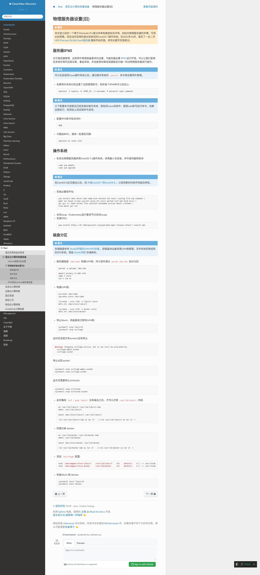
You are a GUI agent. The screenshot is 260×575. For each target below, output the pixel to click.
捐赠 (5, 331)
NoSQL (6, 110)
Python (6, 172)
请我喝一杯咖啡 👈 (76, 515)
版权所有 (60, 506)
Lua (5, 212)
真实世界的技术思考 (14, 253)
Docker (6, 65)
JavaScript (8, 181)
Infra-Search (9, 123)
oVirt (5, 56)
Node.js (6, 185)
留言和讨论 (59, 515)
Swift (5, 199)
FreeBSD (7, 234)
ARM (5, 217)
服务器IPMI (14, 270)
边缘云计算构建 (12, 291)
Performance (9, 159)
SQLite (6, 96)
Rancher (7, 83)
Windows (7, 243)
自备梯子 (70, 527)
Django (6, 177)
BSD (5, 230)
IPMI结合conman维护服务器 (20, 282)
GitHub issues (111, 523)
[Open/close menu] (2, 248)
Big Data (7, 136)
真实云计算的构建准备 (15, 257)
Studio (6, 29)
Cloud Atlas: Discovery (23, 4)
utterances (68, 523)
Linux (5, 150)
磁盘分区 (13, 278)
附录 (5, 345)
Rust (5, 203)
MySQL (6, 101)
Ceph (5, 47)
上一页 (61, 494)
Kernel (6, 154)
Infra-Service (9, 119)
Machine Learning (11, 141)
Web (5, 127)
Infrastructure (9, 34)
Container (7, 70)
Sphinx (62, 512)
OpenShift (8, 87)
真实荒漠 (9, 296)
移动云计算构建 (12, 305)
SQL (5, 92)
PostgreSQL (8, 105)
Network (7, 114)
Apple (6, 239)
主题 (83, 512)
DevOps (7, 38)
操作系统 (13, 274)
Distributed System (12, 163)
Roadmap (7, 340)
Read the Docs (97, 512)
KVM (5, 43)
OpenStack (8, 61)
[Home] (54, 6)
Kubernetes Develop (12, 78)
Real (5, 248)
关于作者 (7, 327)
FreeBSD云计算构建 (14, 309)
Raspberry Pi (9, 221)
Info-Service (9, 132)
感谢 (5, 336)
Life (5, 318)
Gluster (6, 52)
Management (9, 313)
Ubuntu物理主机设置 (17, 261)
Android (7, 226)
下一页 (150, 494)
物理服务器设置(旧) (16, 266)
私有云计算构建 (12, 287)
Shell (5, 168)
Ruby (5, 208)
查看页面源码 (150, 7)
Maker (6, 145)
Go (4, 194)
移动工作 (9, 300)
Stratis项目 (80, 252)
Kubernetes (8, 74)
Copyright (7, 322)
